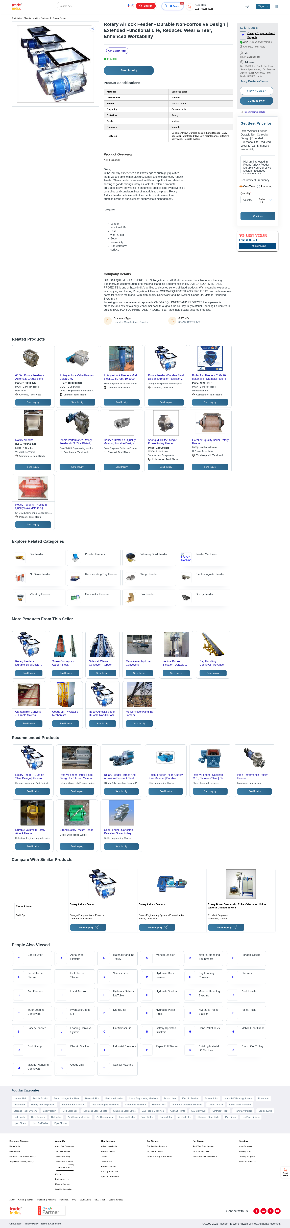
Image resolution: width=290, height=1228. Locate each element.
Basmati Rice (92, 1098)
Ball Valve (56, 1117)
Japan (12, 1200)
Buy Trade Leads (155, 1151)
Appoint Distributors (110, 1176)
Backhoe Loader (114, 1098)
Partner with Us (62, 1179)
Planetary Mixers (243, 1110)
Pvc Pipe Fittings (250, 1117)
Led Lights (19, 1117)
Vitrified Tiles (184, 1117)
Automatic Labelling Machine (187, 1104)
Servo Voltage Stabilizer (66, 1098)
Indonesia (63, 1200)
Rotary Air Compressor (43, 1104)
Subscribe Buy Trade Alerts (159, 1156)
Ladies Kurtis (265, 1110)
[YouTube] (278, 1211)
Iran (103, 1200)
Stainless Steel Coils (208, 1117)
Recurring (266, 186)
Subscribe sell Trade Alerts (205, 1156)
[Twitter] (271, 1211)
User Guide (14, 1151)
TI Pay (104, 1156)
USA (96, 1200)
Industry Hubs (245, 1151)
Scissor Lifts (211, 1098)
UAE (74, 1200)
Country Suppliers (247, 1156)
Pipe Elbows (60, 1123)
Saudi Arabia (85, 1200)
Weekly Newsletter (63, 1189)
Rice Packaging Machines (105, 1104)
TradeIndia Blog (62, 1156)
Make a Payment (62, 1184)
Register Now (258, 245)
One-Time (249, 186)
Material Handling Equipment (37, 18)
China (21, 1200)
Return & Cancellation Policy (22, 1156)
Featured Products (247, 1161)
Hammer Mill (158, 1104)
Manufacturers (245, 1146)
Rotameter (263, 1098)
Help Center (14, 1146)
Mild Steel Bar (69, 1110)
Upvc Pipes (20, 1123)
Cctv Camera (38, 1117)
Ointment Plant (220, 1110)
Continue (258, 216)
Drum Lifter (170, 1098)
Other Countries (116, 1200)
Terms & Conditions (51, 1223)
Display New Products (157, 1146)
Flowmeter (19, 1104)
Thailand (41, 1200)
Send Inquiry (129, 70)
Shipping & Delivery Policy (21, 1161)
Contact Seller (257, 100)
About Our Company (64, 1146)
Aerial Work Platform (240, 1104)
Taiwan (30, 1200)
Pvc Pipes (230, 1117)
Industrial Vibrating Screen (238, 1098)
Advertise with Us (109, 1146)
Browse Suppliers (201, 1151)
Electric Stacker (190, 1098)
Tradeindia (17, 18)
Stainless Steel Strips (124, 1110)
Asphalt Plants (177, 1110)
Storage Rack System (25, 1110)
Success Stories (62, 1151)
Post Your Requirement (203, 1146)
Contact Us (60, 1174)
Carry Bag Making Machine (143, 1098)
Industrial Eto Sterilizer (73, 1104)
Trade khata (106, 1161)
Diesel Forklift (215, 1104)
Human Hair (20, 1098)
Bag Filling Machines (153, 1110)
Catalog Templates (109, 1171)
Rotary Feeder (59, 18)
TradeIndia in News (64, 1161)
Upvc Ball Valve (40, 1123)
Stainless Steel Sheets (95, 1110)
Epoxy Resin (49, 1110)
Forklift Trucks (40, 1098)
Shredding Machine (135, 1104)
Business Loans (108, 1166)
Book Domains (108, 1151)
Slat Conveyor (198, 1110)
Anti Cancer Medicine (79, 1117)
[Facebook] (256, 1211)
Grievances (15, 1223)
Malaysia (52, 1200)
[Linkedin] (263, 1211)
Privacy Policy (31, 1223)
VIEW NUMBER (257, 90)
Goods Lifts (166, 1117)
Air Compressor (104, 1117)
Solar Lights (147, 1117)
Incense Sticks (127, 1117)
